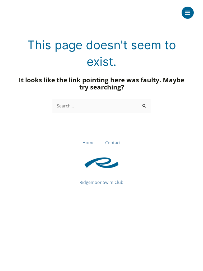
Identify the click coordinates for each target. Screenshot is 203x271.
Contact (113, 143)
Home (88, 143)
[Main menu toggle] (188, 13)
